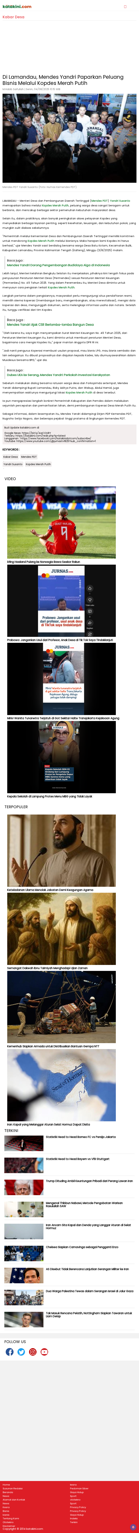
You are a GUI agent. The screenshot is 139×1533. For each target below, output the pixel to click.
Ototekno (8, 1522)
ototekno (75, 1500)
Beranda (8, 1492)
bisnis (6, 1515)
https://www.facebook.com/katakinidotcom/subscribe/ (55, 438)
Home (6, 1485)
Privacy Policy (78, 1507)
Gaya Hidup (77, 1492)
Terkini (73, 1522)
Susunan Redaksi (13, 1488)
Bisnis (6, 1511)
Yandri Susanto (120, 201)
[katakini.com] (36, 6)
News (6, 1496)
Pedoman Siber (79, 1488)
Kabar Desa (10, 457)
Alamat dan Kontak (14, 1500)
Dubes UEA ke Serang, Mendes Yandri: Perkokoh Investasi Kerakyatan (58, 375)
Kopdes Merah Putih (55, 205)
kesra (73, 1485)
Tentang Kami (11, 1518)
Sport (73, 1496)
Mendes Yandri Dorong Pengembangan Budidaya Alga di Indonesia (58, 265)
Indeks (74, 1518)
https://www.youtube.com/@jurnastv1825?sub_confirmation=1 (56, 441)
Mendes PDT (99, 201)
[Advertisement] (69, 46)
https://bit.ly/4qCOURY (36, 433)
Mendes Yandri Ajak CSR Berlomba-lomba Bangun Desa (50, 324)
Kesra (6, 1507)
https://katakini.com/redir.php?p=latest (41, 436)
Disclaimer (9, 1526)
